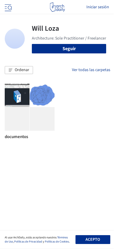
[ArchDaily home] (57, 7)
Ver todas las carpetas (91, 70)
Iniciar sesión (97, 7)
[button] (19, 70)
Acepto (93, 240)
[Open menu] (8, 7)
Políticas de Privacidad (28, 242)
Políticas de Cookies (57, 242)
